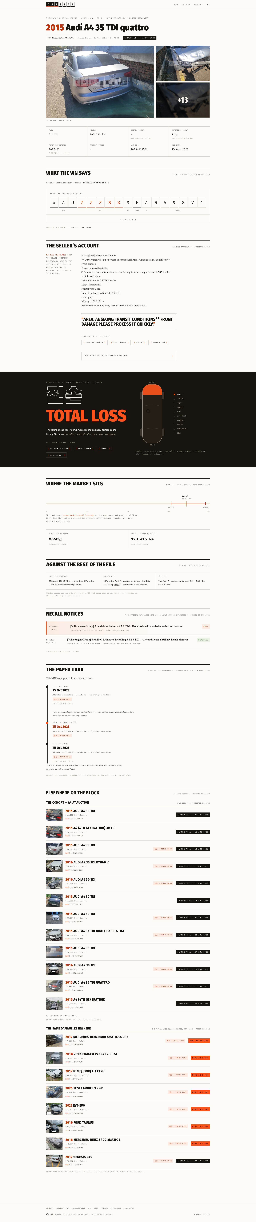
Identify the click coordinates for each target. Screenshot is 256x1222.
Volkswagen (116, 1208)
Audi (84, 18)
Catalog (186, 4)
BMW (89, 1208)
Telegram (197, 1214)
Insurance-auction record (61, 18)
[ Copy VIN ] (128, 219)
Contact (198, 4)
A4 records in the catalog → (63, 1016)
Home (176, 4)
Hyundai (59, 1208)
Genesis (104, 1208)
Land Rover (129, 1208)
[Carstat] (60, 4)
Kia (67, 1208)
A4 (91, 18)
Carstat (49, 1214)
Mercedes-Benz (78, 1208)
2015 (99, 18)
